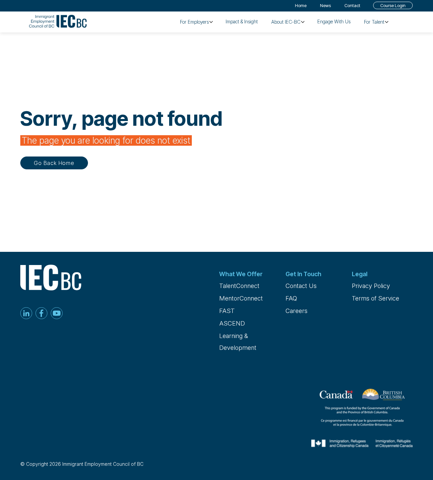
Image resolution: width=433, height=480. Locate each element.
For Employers (194, 22)
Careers (296, 310)
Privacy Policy (371, 285)
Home (300, 5)
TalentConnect (239, 285)
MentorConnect (241, 298)
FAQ (291, 298)
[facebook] (41, 313)
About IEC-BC (285, 22)
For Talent (374, 22)
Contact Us (301, 285)
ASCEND (232, 323)
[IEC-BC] (58, 22)
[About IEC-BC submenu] (302, 22)
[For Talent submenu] (386, 22)
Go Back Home (54, 163)
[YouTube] (57, 313)
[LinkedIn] (26, 313)
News (325, 5)
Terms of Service (375, 298)
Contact (352, 5)
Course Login (393, 5)
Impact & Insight (242, 21)
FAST (227, 310)
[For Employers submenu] (211, 22)
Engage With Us (333, 21)
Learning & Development (237, 341)
